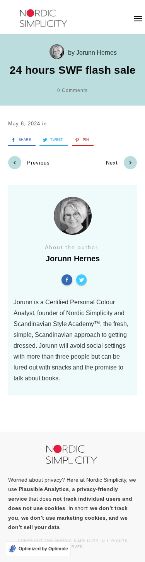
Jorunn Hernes (96, 52)
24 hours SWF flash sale (73, 70)
